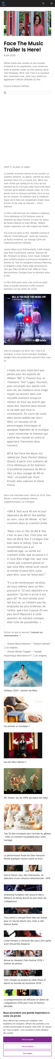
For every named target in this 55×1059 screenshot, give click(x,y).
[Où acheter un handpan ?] (23, 720)
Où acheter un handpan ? (17, 726)
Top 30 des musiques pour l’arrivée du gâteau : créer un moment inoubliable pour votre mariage (27, 836)
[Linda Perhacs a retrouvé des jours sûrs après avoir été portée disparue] (23, 935)
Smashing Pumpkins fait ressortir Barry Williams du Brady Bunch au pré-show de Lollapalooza (25, 898)
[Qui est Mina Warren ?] (23, 756)
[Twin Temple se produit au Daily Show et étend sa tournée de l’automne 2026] (23, 974)
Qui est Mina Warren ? (15, 762)
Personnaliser (27, 1046)
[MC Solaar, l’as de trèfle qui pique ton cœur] (23, 792)
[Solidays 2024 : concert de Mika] (23, 685)
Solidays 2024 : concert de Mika (20, 690)
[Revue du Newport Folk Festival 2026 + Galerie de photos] (23, 954)
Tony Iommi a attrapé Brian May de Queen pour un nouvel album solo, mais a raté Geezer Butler (25, 921)
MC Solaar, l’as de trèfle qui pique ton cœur (26, 797)
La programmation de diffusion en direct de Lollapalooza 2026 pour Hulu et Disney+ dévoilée (26, 1003)
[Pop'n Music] (3, 3)
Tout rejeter (27, 1053)
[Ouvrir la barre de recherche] (43, 3)
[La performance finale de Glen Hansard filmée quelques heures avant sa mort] (23, 850)
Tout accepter (27, 1039)
